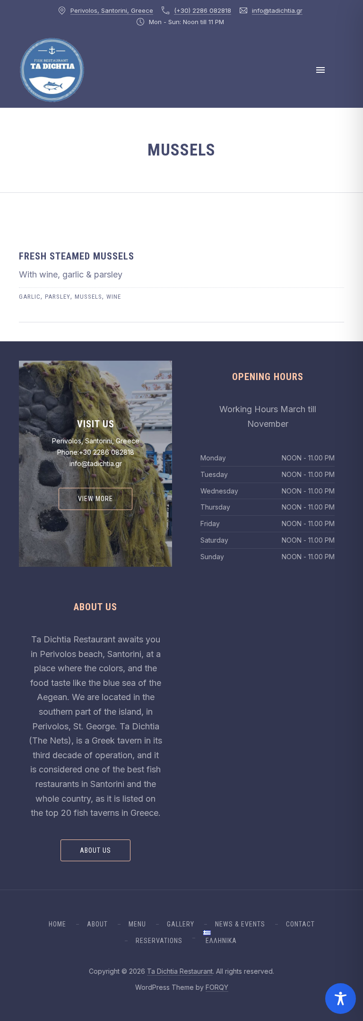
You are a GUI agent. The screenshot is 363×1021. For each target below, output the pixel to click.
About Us (95, 850)
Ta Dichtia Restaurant (180, 971)
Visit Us (95, 424)
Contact (300, 924)
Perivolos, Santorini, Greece (111, 10)
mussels (88, 296)
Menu (137, 924)
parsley (57, 296)
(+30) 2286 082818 (202, 10)
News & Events (240, 924)
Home (57, 924)
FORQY (217, 987)
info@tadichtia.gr (277, 10)
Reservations (159, 940)
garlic (30, 296)
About (97, 924)
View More (95, 498)
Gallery (180, 924)
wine (113, 296)
